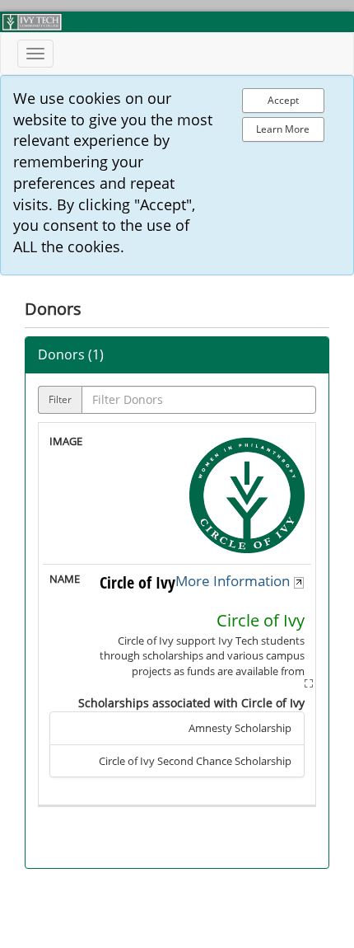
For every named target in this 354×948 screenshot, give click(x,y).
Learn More (283, 129)
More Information (234, 580)
